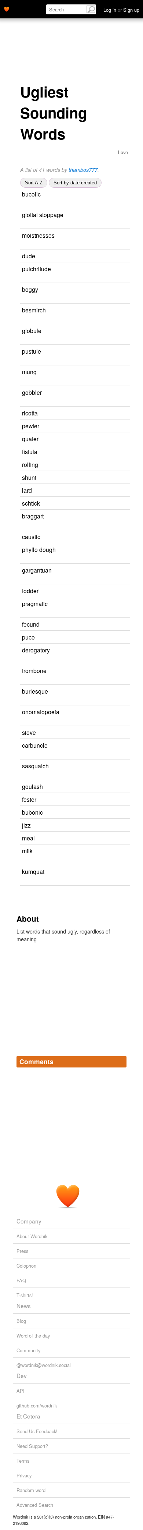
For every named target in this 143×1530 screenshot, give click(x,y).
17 (107, 413)
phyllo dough (39, 549)
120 (24, 660)
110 (24, 881)
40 (111, 732)
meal (28, 838)
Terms (22, 1460)
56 (119, 516)
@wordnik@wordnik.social (43, 1364)
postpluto (72, 838)
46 (124, 351)
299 (29, 722)
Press (22, 1250)
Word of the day (33, 1335)
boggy (30, 289)
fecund (31, 624)
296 (29, 279)
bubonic (32, 812)
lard (27, 490)
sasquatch (35, 766)
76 (118, 256)
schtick (31, 503)
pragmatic (35, 603)
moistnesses (38, 235)
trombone (34, 670)
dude (28, 256)
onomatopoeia (40, 712)
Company (28, 1221)
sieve (29, 732)
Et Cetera (28, 1416)
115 (24, 580)
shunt (29, 477)
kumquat (33, 871)
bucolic (31, 194)
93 (110, 637)
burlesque (35, 691)
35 (108, 426)
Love (123, 152)
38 (111, 477)
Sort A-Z (34, 182)
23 (115, 503)
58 (114, 591)
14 (118, 812)
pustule (31, 351)
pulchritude (36, 269)
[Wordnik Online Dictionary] (7, 8)
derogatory (36, 650)
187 (124, 604)
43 (118, 786)
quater (30, 439)
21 (106, 825)
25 (122, 670)
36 (124, 330)
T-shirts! (24, 1295)
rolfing (30, 464)
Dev (21, 1375)
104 (125, 691)
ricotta (30, 413)
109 (120, 851)
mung (29, 372)
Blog (21, 1320)
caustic (31, 536)
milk (27, 851)
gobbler (32, 392)
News (23, 1305)
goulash (32, 786)
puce (28, 637)
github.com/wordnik (36, 1405)
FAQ (21, 1280)
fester (29, 799)
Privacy (24, 1475)
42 (112, 452)
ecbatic (73, 452)
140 (24, 320)
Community (28, 1350)
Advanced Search (34, 1504)
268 (121, 194)
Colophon (26, 1265)
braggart (33, 516)
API (20, 1390)
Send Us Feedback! (37, 1431)
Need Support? (32, 1445)
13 (121, 289)
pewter (30, 426)
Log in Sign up (121, 9)
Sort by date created (75, 182)
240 (117, 537)
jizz (26, 825)
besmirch (34, 310)
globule (31, 330)
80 (123, 745)
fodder (30, 591)
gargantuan (37, 570)
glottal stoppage (42, 214)
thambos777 (83, 169)
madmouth (103, 215)
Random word (30, 1490)
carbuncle (35, 745)
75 (111, 799)
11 (119, 372)
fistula (29, 451)
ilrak (70, 413)
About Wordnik (31, 1236)
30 (114, 838)
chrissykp (78, 194)
